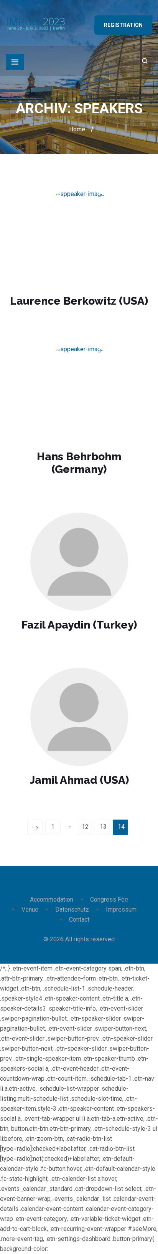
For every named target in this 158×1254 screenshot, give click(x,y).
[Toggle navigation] (15, 62)
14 (121, 826)
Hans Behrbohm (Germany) (79, 463)
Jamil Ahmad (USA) (79, 780)
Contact (79, 919)
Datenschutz (72, 909)
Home (77, 129)
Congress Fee (109, 899)
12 (85, 826)
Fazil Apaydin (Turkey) (79, 625)
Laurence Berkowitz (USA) (79, 301)
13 (103, 826)
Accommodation (51, 899)
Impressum (121, 909)
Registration (123, 25)
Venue (29, 909)
